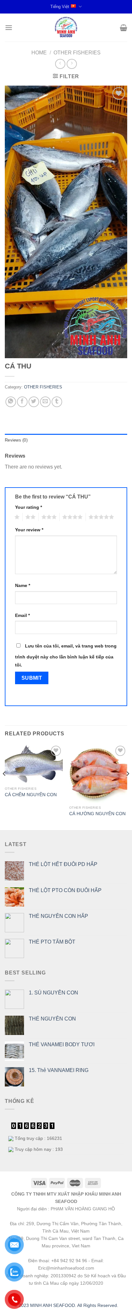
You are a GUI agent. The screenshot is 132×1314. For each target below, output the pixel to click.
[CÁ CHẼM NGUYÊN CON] (34, 763)
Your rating (28, 507)
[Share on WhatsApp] (10, 401)
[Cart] (123, 28)
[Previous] (4, 786)
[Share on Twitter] (34, 401)
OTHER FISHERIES (77, 52)
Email (22, 615)
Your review (29, 529)
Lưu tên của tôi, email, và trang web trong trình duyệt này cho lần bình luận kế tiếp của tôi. (66, 655)
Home (39, 52)
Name (22, 585)
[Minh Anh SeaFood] (66, 28)
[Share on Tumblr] (57, 401)
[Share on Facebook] (22, 401)
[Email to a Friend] (45, 401)
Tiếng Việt (59, 6)
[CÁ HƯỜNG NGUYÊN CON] (98, 773)
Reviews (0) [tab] (16, 440)
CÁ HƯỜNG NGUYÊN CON (97, 813)
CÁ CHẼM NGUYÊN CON (31, 794)
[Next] (127, 786)
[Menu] (8, 27)
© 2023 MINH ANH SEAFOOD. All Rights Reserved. (66, 1305)
